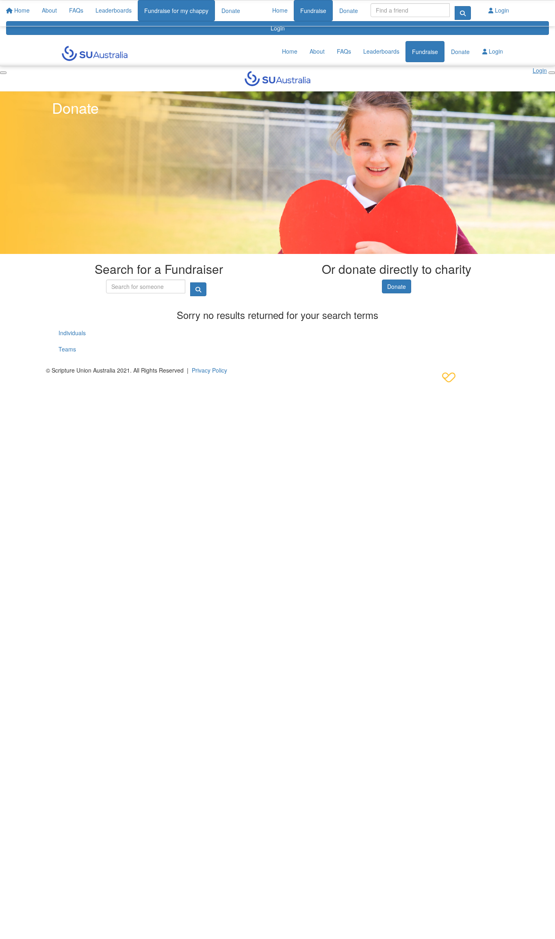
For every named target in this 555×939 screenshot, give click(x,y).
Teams (67, 349)
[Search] (463, 13)
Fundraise (313, 11)
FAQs (344, 51)
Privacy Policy (209, 370)
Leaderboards (381, 51)
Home (280, 10)
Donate (348, 11)
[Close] (551, 73)
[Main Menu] (3, 73)
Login (278, 28)
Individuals (72, 333)
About (317, 51)
